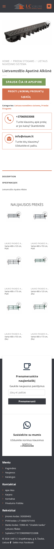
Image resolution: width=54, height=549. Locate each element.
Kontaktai (10, 498)
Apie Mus (9, 490)
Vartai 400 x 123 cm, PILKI (13, 247)
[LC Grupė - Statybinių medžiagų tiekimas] (27, 6)
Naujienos (10, 472)
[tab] (27, 174)
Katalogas (10, 476)
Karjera (8, 494)
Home (5, 61)
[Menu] (4, 6)
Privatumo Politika (14, 503)
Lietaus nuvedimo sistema (25, 62)
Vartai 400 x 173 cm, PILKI (13, 292)
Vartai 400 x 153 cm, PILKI (39, 247)
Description (9, 176)
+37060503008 (25, 116)
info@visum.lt (24, 136)
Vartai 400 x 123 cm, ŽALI (39, 292)
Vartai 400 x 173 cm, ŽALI (39, 338)
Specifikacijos (10, 182)
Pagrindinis (10, 468)
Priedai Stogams (23, 61)
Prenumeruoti (27, 401)
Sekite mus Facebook (23, 542)
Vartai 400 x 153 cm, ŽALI (13, 338)
